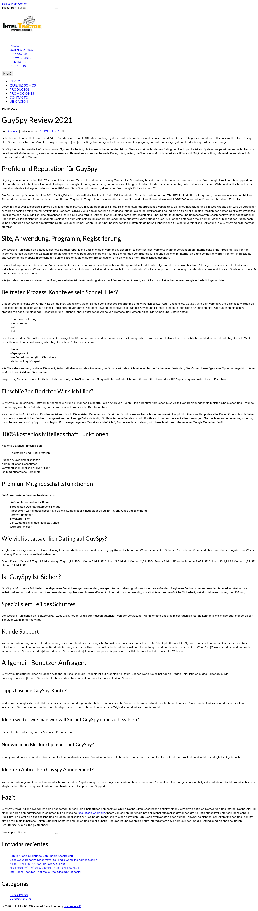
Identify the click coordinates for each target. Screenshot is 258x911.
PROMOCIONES (49, 131)
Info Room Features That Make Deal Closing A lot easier (45, 871)
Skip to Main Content (15, 3)
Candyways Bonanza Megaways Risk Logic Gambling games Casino (53, 859)
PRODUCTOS (19, 895)
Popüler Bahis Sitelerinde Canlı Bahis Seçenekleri (41, 855)
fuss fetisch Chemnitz (91, 812)
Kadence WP (72, 906)
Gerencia (12, 131)
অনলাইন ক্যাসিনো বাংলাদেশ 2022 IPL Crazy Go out (37, 863)
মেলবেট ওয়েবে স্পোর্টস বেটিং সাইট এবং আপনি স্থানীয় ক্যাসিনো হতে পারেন (44, 867)
